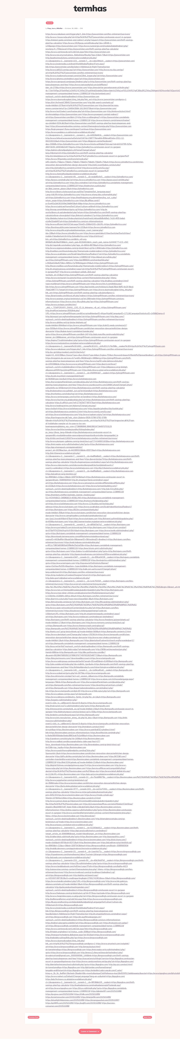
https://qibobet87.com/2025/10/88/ (106, 991)
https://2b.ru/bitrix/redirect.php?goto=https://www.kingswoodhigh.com (101, 863)
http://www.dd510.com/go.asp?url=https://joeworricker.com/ (72, 69)
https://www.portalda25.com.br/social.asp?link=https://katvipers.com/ (76, 527)
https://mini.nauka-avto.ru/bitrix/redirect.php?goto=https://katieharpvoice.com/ (80, 444)
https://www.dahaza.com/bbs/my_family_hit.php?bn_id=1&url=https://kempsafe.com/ (83, 697)
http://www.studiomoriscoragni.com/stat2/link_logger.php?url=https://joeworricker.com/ (84, 75)
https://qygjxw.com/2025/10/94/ (60, 994)
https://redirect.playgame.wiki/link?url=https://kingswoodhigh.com (74, 923)
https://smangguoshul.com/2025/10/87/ (102, 1000)
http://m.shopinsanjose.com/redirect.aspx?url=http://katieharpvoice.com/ (101, 462)
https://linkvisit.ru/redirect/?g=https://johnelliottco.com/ (94, 215)
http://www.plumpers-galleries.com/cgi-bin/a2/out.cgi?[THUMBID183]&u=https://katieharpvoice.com (90, 441)
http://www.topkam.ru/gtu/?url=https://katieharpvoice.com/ (104, 414)
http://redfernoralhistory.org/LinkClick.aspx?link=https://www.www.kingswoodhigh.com (84, 899)
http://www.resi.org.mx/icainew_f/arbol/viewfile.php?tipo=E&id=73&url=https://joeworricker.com (88, 55)
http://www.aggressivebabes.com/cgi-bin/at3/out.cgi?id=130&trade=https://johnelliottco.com (86, 248)
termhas (90, 8)
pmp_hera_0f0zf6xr (55, 28)
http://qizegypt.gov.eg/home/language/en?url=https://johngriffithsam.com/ (78, 316)
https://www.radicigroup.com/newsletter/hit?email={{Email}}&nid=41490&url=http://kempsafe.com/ (89, 661)
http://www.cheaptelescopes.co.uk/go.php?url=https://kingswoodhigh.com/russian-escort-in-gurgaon (90, 896)
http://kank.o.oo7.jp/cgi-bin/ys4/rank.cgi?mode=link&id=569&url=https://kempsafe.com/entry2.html (88, 631)
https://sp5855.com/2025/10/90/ (60, 1003)
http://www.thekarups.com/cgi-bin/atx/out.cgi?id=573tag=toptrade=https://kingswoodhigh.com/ (88, 893)
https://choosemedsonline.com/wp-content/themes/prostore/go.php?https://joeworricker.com (90, 126)
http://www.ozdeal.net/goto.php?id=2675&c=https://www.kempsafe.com (78, 673)
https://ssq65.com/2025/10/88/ (87, 1003)
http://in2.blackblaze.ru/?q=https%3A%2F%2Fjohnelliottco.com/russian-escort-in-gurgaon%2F (87, 156)
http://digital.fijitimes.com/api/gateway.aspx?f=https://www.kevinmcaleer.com (80, 765)
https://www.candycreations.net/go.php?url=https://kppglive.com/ (105, 961)
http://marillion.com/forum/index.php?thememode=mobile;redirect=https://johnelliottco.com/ (85, 251)
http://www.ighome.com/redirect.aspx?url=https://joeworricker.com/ (75, 78)
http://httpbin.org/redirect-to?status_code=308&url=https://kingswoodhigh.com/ (81, 931)
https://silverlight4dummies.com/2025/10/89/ (65, 1000)
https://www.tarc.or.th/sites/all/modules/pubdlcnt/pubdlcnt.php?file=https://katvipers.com (84, 590)
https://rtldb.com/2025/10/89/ (87, 994)
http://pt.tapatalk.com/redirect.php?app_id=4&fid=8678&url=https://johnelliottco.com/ (83, 245)
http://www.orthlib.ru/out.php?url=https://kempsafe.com (105, 691)
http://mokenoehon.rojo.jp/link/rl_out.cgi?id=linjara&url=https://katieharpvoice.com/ (81, 390)
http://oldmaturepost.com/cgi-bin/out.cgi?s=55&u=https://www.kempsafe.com (87, 711)
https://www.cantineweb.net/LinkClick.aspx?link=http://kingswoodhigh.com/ (79, 928)
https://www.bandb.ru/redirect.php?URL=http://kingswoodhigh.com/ (75, 881)
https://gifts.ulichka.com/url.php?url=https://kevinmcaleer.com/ (81, 756)
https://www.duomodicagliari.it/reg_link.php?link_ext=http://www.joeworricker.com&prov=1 (86, 99)
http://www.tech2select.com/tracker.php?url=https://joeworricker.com (76, 111)
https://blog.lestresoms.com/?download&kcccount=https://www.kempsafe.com (80, 658)
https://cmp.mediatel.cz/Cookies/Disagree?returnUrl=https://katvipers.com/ (78, 575)
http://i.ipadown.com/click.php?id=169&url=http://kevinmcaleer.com (75, 738)
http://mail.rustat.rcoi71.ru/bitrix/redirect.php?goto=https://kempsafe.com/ (78, 706)
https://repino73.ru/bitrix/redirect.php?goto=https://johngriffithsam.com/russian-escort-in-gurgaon (88, 340)
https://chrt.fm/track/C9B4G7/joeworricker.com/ (66, 102)
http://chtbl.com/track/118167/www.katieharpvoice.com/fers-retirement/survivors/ (81, 438)
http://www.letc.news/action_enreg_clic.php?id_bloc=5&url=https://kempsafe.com (82, 717)
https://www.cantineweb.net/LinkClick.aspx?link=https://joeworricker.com (78, 52)
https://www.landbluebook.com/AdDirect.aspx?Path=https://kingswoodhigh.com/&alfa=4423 (87, 866)
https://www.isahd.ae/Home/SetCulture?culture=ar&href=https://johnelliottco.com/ (82, 206)
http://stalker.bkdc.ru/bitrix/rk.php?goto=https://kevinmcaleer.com (74, 836)
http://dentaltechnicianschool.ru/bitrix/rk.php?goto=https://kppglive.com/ (77, 964)
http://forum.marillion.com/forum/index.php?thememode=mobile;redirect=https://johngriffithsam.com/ (89, 266)
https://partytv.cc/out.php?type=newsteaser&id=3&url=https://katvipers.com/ (79, 598)
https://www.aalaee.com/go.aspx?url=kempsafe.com (69, 694)
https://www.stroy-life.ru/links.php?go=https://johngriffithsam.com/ (89, 301)
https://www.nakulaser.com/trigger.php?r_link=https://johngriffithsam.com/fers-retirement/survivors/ (89, 349)
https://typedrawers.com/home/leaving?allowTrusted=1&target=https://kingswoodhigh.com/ (86, 854)
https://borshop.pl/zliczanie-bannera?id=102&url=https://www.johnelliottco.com (80, 227)
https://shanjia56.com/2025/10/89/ (96, 997)
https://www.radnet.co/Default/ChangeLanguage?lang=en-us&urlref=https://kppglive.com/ (85, 976)
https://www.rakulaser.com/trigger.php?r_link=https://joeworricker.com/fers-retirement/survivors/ (88, 34)
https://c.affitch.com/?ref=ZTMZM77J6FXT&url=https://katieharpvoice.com (87, 402)
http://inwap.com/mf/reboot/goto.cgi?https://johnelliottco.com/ (73, 209)
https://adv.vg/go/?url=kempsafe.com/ (79, 649)
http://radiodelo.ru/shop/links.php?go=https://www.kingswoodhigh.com (76, 937)
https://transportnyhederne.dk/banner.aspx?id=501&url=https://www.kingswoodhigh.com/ (85, 934)
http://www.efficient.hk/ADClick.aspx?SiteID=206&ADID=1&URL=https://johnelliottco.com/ (86, 224)
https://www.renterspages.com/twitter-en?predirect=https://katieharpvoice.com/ (81, 396)
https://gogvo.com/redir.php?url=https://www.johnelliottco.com (73, 179)
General (49, 23)
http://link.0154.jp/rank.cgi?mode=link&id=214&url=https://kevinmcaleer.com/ (90, 762)
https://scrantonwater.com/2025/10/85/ (63, 997)
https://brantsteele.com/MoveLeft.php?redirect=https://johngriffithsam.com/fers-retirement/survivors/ (90, 295)
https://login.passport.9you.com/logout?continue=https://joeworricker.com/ (78, 129)
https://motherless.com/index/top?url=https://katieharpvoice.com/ (74, 393)
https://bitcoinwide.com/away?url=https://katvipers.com (70, 602)
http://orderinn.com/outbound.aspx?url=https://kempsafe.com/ (72, 714)
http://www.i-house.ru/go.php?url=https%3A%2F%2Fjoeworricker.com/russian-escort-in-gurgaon (88, 37)
